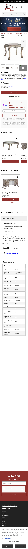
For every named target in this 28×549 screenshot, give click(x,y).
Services (4, 523)
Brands (3, 517)
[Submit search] (24, 14)
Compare (12, 164)
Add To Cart (14, 92)
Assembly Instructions (12, 253)
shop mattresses (14, 28)
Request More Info (15, 96)
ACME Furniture (10, 86)
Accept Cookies (20, 546)
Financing (4, 521)
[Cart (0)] (25, 7)
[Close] (26, 529)
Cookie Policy (8, 538)
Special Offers (5, 515)
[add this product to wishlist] (23, 45)
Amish (3, 519)
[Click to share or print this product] (23, 41)
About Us (4, 525)
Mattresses (4, 513)
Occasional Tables (18, 33)
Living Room (9, 33)
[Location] (17, 7)
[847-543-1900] (21, 7)
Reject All (7, 546)
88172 (6, 87)
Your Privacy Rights (14, 541)
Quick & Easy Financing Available (9, 1)
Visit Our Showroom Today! (20, 1)
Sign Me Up (14, 494)
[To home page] (9, 7)
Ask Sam (14, 115)
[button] (2, 7)
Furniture (3, 33)
